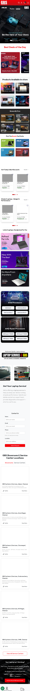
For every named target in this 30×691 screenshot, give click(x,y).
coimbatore (18, 674)
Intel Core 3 (8, 308)
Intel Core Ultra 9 (21, 312)
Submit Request (15, 445)
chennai (6, 674)
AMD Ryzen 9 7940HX (8, 334)
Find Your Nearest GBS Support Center (15, 680)
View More (24, 491)
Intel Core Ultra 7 (8, 312)
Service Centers (19, 463)
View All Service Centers (15, 653)
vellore (11, 676)
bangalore (17, 676)
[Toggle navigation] (28, 2)
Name (6, 416)
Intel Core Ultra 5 (22, 308)
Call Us (6, 491)
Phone (6, 430)
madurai (12, 674)
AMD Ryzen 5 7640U (22, 338)
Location (7, 438)
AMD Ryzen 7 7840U (8, 338)
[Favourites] (12, 174)
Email (6, 423)
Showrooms (9, 463)
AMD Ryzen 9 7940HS (22, 334)
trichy (24, 674)
